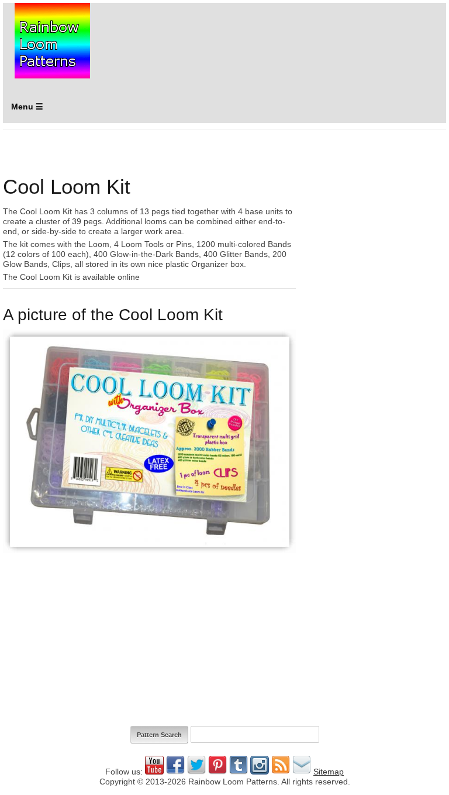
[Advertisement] (374, 210)
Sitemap (328, 771)
